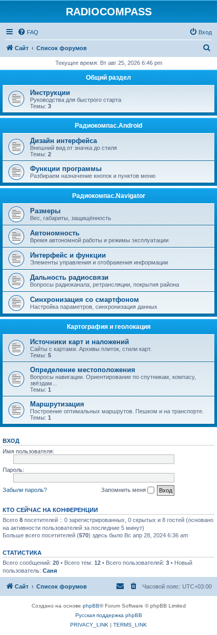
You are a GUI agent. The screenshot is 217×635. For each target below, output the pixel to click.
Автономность (55, 233)
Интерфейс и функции (68, 255)
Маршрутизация (57, 404)
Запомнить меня (124, 490)
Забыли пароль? (25, 490)
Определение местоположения (82, 370)
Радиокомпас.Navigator (108, 196)
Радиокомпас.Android (108, 125)
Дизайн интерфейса (63, 141)
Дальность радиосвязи (69, 277)
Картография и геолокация (109, 326)
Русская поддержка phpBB (108, 615)
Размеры (45, 211)
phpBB (91, 606)
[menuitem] (27, 32)
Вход (11, 441)
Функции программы (66, 169)
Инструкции (50, 93)
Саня (50, 570)
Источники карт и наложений (79, 342)
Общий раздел (108, 77)
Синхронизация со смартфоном (84, 300)
